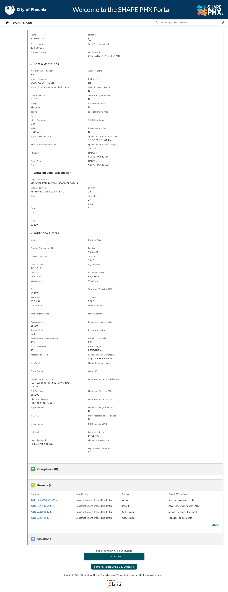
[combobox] (189, 22)
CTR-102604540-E (41, 511)
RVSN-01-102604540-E (44, 499)
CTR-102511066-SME (43, 505)
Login (222, 22)
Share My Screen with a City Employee (114, 566)
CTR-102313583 (40, 517)
